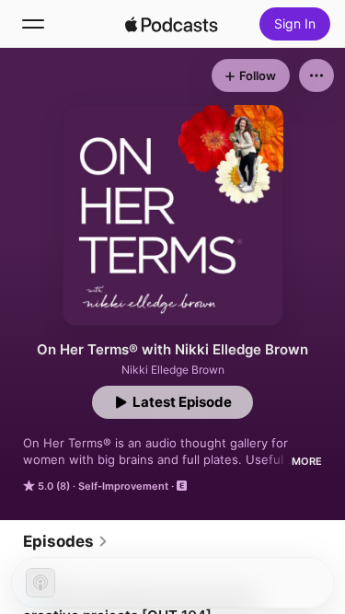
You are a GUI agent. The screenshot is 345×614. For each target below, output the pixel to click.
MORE (307, 461)
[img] (172, 24)
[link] (66, 541)
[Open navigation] (33, 24)
